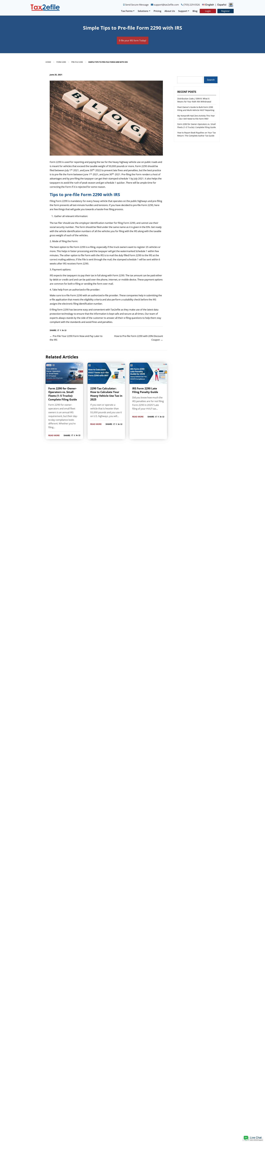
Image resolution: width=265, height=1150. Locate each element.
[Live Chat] (252, 1138)
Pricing (157, 11)
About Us (170, 11)
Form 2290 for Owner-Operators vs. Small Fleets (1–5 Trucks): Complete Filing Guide (62, 394)
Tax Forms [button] (126, 11)
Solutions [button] (143, 11)
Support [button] (182, 11)
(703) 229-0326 (191, 4)
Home (48, 62)
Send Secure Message (137, 4)
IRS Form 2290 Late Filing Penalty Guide (145, 390)
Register (225, 11)
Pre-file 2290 (77, 62)
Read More (54, 435)
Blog (195, 11)
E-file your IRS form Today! (132, 40)
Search (211, 79)
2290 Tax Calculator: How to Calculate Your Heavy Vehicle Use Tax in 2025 (106, 394)
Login (208, 11)
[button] (252, 1138)
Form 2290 (61, 62)
